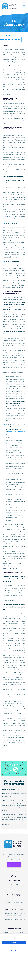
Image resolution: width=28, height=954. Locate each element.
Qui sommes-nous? (14, 884)
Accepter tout (14, 942)
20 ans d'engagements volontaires (14, 902)
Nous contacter (14, 865)
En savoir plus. (19, 938)
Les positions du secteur (14, 899)
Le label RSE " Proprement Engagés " (14, 933)
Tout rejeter (14, 950)
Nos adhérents (14, 888)
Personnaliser (14, 946)
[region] (14, 944)
